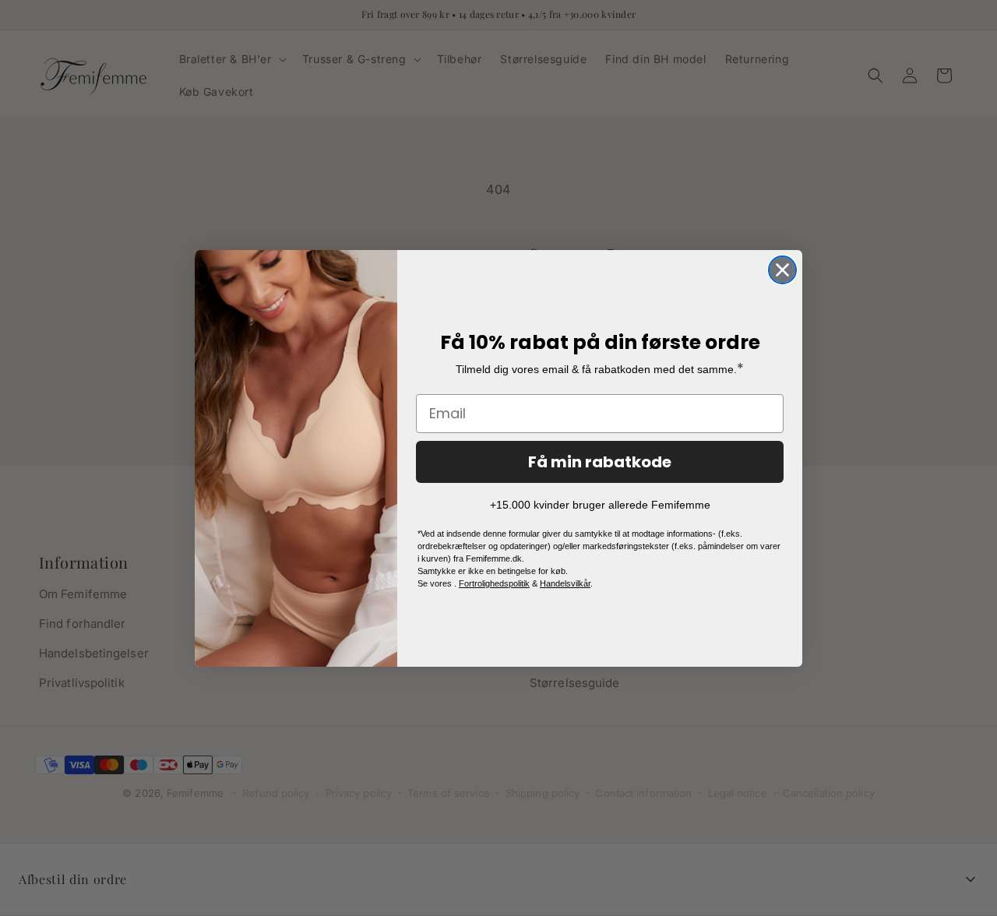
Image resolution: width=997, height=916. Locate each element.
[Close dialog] (782, 270)
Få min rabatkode (599, 462)
